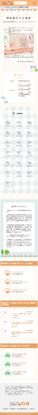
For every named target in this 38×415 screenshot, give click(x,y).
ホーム (3, 7)
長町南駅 (21, 88)
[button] (19, 42)
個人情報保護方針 (22, 409)
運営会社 (5, 409)
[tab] (19, 75)
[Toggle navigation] (34, 3)
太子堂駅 (21, 92)
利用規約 (12, 409)
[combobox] (20, 2)
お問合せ (32, 409)
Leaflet (10, 57)
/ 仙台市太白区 (13, 7)
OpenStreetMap (23, 57)
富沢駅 (20, 84)
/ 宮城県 (7, 7)
